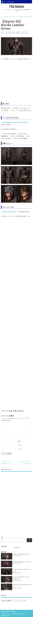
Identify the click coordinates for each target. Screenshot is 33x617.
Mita (3, 32)
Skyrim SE (3, 33)
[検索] (29, 540)
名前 (19, 441)
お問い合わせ (15, 613)
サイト (19, 449)
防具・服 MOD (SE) (10, 33)
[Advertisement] (16, 82)
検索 (2, 537)
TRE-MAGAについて (6, 615)
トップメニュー (9, 2)
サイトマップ (23, 613)
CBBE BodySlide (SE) (23, 32)
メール (19, 445)
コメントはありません (23, 33)
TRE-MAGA (16, 6)
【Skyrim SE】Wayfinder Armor (21, 554)
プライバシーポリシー (6, 613)
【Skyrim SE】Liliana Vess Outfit (22, 561)
